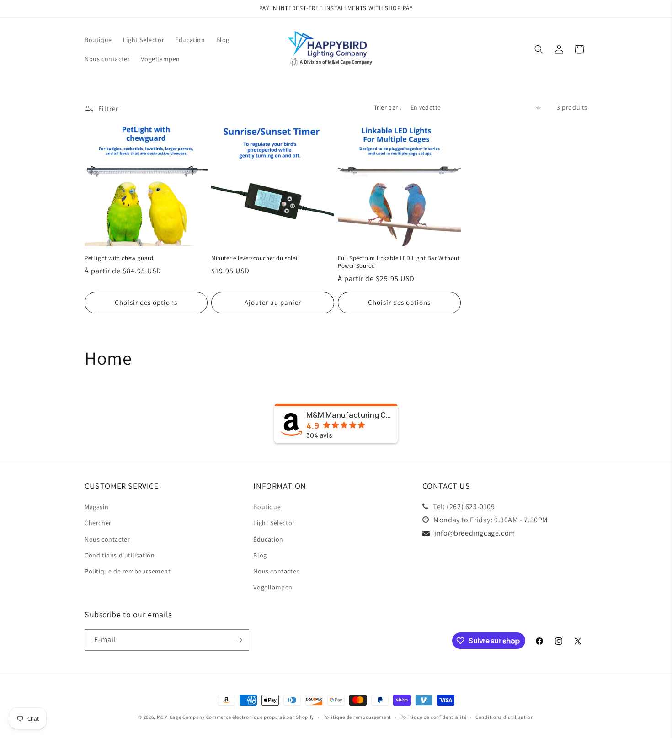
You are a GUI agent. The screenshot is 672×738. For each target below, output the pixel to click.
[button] (539, 49)
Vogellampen (273, 587)
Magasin (96, 507)
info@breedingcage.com (474, 533)
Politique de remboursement (128, 571)
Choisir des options (146, 302)
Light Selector (273, 523)
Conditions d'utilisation (120, 555)
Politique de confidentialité (433, 717)
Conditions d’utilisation (504, 717)
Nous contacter (107, 539)
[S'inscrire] (239, 640)
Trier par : (387, 107)
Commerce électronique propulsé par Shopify (260, 717)
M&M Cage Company (181, 717)
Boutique (267, 507)
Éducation (268, 539)
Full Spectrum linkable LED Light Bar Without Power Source (398, 262)
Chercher (98, 523)
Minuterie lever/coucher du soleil (255, 258)
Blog (260, 555)
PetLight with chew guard (119, 258)
